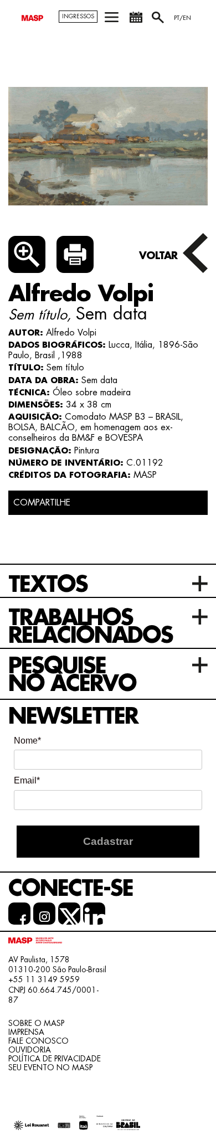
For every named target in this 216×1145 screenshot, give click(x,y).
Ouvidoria (29, 1050)
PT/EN (182, 18)
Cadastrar (108, 841)
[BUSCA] (159, 21)
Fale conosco (38, 1041)
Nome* (27, 740)
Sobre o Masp (36, 1023)
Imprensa (26, 1032)
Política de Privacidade (54, 1059)
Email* (27, 780)
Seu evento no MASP (50, 1067)
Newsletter (73, 717)
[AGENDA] (135, 21)
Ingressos (78, 16)
